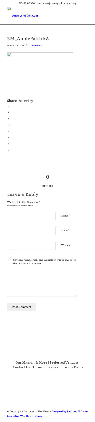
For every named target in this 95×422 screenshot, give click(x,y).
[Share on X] (12, 112)
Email (65, 230)
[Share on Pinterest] (12, 118)
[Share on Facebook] (12, 105)
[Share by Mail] (12, 149)
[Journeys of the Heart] (39, 15)
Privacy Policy (72, 367)
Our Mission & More (31, 362)
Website (66, 245)
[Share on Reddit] (12, 143)
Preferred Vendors (64, 362)
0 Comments (35, 45)
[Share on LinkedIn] (12, 124)
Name (65, 215)
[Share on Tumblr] (12, 131)
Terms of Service (45, 367)
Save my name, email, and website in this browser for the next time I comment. (44, 262)
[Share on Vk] (12, 137)
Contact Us (21, 367)
